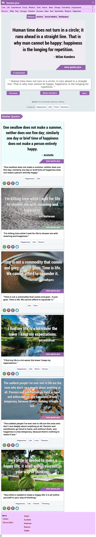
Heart (51, 7)
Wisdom (32, 7)
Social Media (51, 16)
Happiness (77, 11)
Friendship (66, 7)
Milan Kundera (50, 93)
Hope (46, 11)
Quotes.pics (12, 2)
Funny (24, 7)
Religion (68, 11)
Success (39, 11)
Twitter (26, 516)
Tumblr (26, 530)
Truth (39, 7)
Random (5, 11)
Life (8, 7)
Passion (44, 440)
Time (56, 107)
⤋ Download (19, 73)
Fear (17, 11)
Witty (12, 11)
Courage (23, 11)
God (51, 11)
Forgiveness (76, 7)
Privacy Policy (8, 522)
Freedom (31, 11)
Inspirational (16, 7)
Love (3, 7)
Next (84, 93)
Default (31, 16)
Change (57, 7)
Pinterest (27, 527)
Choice (36, 503)
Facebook (27, 519)
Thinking (45, 503)
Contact (5, 519)
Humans (64, 107)
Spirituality (59, 11)
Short (37, 369)
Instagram (27, 523)
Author (39, 16)
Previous (13, 93)
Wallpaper (64, 16)
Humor (44, 7)
